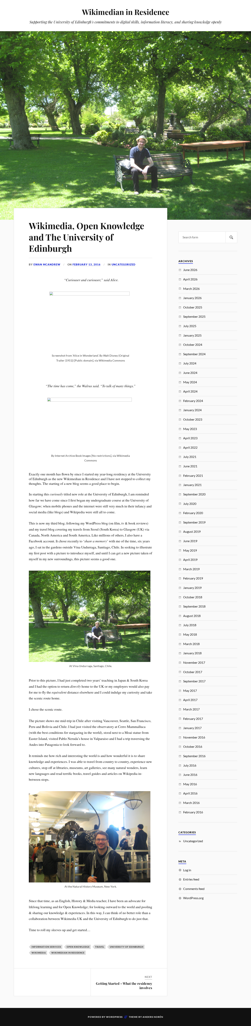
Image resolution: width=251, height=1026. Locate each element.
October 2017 (192, 672)
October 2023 (192, 419)
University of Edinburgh (126, 946)
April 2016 (190, 793)
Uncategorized (124, 264)
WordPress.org (193, 898)
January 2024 (192, 410)
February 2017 (193, 718)
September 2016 (194, 756)
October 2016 (192, 746)
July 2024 (189, 363)
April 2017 (190, 700)
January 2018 (192, 653)
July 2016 (189, 765)
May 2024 (190, 382)
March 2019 (191, 569)
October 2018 (192, 597)
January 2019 (192, 587)
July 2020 (189, 503)
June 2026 (190, 270)
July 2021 (189, 457)
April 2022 (190, 447)
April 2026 (190, 279)
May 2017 (190, 690)
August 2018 (192, 616)
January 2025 (192, 335)
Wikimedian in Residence (125, 12)
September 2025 (194, 316)
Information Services (46, 946)
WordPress (114, 1016)
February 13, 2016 (87, 264)
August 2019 (192, 531)
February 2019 (193, 578)
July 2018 (189, 625)
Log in (187, 870)
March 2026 (191, 288)
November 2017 (194, 662)
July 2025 (189, 326)
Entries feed (191, 879)
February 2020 (193, 513)
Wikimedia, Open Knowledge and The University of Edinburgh (86, 237)
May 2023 (190, 429)
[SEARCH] (231, 237)
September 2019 (194, 522)
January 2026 (192, 298)
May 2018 (190, 634)
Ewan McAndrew (47, 264)
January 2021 (192, 485)
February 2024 (193, 401)
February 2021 (193, 475)
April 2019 (190, 559)
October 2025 (192, 307)
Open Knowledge (78, 946)
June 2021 (190, 466)
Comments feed (194, 889)
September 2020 (194, 494)
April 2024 (190, 391)
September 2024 (194, 354)
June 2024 (190, 372)
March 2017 (191, 709)
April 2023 (190, 438)
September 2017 (194, 681)
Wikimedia (39, 952)
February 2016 (193, 812)
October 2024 (192, 344)
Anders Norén (153, 1016)
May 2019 (190, 550)
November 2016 (194, 737)
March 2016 (191, 803)
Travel (99, 946)
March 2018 (191, 644)
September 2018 (194, 606)
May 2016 (190, 784)
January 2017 (192, 728)
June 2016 (190, 774)
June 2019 (190, 541)
